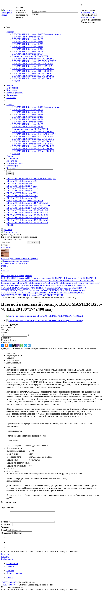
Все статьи (6, 247)
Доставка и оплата (15, 573)
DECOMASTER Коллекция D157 (27, 54)
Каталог (10, 32)
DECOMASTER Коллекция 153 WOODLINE (33, 68)
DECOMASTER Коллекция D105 (27, 37)
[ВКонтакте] (2, 345)
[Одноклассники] (6, 345)
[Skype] (25, 345)
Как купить (11, 90)
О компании (12, 88)
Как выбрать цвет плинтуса (14, 263)
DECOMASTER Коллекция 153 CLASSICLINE (34, 61)
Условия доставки (14, 93)
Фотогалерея (12, 95)
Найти (10, 174)
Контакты (11, 97)
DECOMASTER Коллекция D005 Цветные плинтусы (36, 34)
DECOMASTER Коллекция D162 (27, 51)
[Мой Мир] (10, 345)
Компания (5, 554)
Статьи (9, 578)
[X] (14, 345)
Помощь (5, 556)
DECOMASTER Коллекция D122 (27, 39)
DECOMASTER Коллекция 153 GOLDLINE (32, 63)
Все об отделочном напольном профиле (19, 258)
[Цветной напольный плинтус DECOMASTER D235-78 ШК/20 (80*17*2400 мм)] (44, 316)
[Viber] (18, 345)
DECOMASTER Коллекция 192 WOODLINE (33, 73)
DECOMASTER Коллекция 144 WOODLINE (33, 59)
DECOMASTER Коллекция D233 (27, 44)
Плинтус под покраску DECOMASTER (30, 56)
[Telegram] (29, 345)
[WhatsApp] (21, 345)
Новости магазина (12, 239)
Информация (7, 559)
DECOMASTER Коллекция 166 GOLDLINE (32, 71)
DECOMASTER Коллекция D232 (27, 41)
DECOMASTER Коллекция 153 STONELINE (33, 66)
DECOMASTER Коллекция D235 (27, 49)
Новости (10, 566)
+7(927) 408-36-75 (89, 12)
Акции (9, 85)
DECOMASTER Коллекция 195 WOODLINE (33, 78)
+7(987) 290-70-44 (89, 17)
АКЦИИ (16, 81)
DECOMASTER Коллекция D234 (27, 46)
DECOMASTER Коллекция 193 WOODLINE (33, 76)
